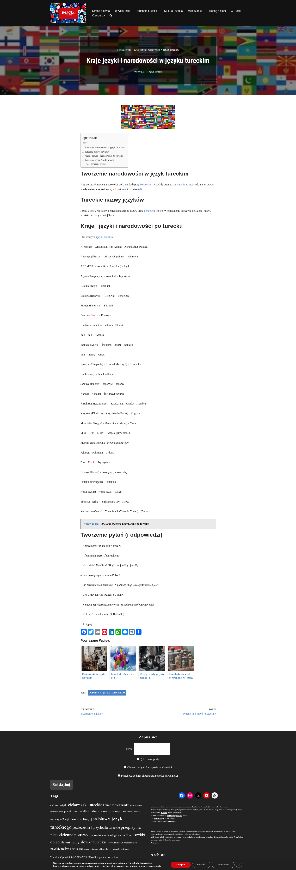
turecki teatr (77, 848)
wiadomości (115, 849)
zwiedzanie (125, 849)
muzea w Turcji (80, 819)
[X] (198, 795)
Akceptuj (181, 864)
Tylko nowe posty (149, 759)
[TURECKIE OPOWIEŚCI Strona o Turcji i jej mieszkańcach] (68, 13)
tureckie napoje (130, 842)
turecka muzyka (115, 842)
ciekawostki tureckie (85, 804)
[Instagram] (190, 795)
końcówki (149, 210)
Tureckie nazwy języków (97, 151)
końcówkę (145, 184)
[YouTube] (206, 795)
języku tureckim (104, 237)
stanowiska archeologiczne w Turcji (111, 835)
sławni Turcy (69, 841)
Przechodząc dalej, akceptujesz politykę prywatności (149, 775)
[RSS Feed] (215, 795)
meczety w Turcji (59, 819)
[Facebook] (182, 795)
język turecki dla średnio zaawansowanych (93, 811)
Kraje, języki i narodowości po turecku (104, 155)
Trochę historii (217, 10)
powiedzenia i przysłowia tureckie (96, 827)
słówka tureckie (93, 842)
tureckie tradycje (60, 848)
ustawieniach (153, 866)
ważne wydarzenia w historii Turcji (97, 849)
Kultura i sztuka (173, 10)
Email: (129, 749)
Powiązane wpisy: (98, 163)
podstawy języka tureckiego (107, 692)
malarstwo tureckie (131, 811)
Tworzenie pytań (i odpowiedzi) (100, 159)
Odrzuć (201, 864)
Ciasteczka (158, 818)
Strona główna (101, 10)
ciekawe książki (58, 805)
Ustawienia (223, 864)
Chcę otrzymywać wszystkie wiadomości (149, 767)
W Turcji (236, 10)
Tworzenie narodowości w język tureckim (105, 147)
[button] (132, 11)
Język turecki (155, 71)
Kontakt (164, 812)
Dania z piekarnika (116, 804)
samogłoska (179, 184)
